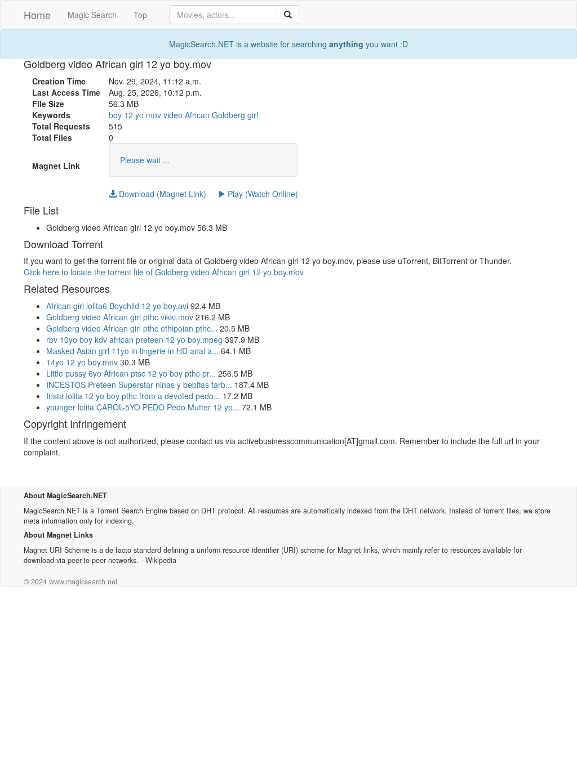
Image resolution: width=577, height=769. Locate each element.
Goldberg (228, 114)
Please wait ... (145, 160)
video (173, 114)
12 (128, 114)
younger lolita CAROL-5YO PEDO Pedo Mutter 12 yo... (142, 407)
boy (115, 114)
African (197, 114)
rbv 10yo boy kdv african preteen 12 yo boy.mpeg (134, 339)
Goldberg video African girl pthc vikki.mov (119, 317)
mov (153, 114)
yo (139, 114)
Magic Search (92, 14)
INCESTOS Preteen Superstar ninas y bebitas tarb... (139, 384)
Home (37, 14)
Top (140, 14)
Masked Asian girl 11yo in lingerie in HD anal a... (132, 350)
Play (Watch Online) (261, 193)
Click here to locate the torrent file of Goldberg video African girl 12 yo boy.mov (164, 272)
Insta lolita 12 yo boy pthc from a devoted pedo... (133, 395)
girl (252, 114)
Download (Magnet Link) (161, 193)
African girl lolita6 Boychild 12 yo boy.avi (117, 305)
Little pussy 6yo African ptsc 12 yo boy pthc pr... (131, 373)
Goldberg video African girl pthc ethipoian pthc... (132, 328)
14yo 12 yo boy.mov (82, 362)
